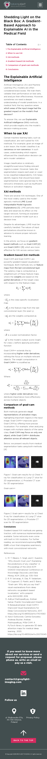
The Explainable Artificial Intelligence (23, 49)
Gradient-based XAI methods (21, 61)
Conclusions (13, 69)
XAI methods (13, 57)
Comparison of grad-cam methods (23, 65)
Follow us (11, 700)
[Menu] (40, 4)
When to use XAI (15, 53)
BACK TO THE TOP (23, 740)
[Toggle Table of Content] (37, 45)
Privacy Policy (32, 718)
